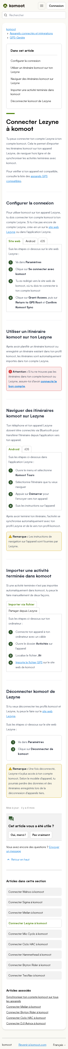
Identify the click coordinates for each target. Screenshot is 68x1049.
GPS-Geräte (17, 37)
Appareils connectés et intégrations (31, 33)
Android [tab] (30, 241)
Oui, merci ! (18, 835)
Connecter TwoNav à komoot (26, 975)
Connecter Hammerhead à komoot (29, 954)
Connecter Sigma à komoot (25, 902)
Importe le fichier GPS (29, 662)
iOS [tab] (42, 241)
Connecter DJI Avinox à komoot (26, 1023)
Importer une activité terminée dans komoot (32, 92)
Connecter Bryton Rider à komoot (29, 965)
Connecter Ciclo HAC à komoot (28, 944)
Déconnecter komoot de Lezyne (31, 101)
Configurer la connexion (25, 60)
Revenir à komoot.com (32, 1044)
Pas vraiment (41, 835)
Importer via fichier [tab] (22, 604)
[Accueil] (14, 6)
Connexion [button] (56, 5)
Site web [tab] (14, 241)
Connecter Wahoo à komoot (26, 891)
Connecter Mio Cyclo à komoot (28, 933)
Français (58, 1045)
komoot (11, 29)
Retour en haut (20, 859)
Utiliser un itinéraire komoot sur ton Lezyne (32, 70)
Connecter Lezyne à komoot (28, 923)
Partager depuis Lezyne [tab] (23, 610)
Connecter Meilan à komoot (25, 912)
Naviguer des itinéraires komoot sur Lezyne (32, 81)
